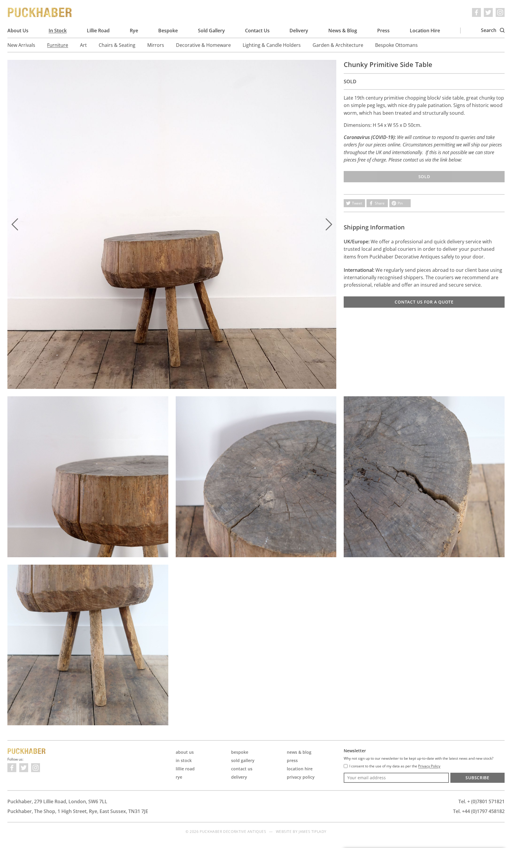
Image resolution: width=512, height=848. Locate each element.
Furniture (57, 45)
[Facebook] (476, 12)
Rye (134, 30)
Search (489, 30)
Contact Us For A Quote (424, 302)
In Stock (58, 30)
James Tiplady (313, 831)
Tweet (357, 203)
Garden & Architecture (338, 45)
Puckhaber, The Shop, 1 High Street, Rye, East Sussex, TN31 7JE (77, 811)
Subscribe (477, 777)
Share (380, 203)
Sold (424, 176)
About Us (17, 30)
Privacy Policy (301, 777)
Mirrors (155, 45)
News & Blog (342, 30)
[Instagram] (500, 12)
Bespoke (168, 30)
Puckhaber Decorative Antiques (40, 12)
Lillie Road (98, 30)
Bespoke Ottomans (396, 45)
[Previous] (14, 224)
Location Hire (425, 30)
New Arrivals (21, 45)
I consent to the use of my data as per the (394, 766)
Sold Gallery (211, 30)
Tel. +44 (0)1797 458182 (479, 811)
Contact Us (257, 30)
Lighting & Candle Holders (272, 45)
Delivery (298, 30)
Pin (400, 203)
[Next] (328, 224)
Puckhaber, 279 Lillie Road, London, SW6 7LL (57, 801)
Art (83, 45)
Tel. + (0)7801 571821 (481, 801)
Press (383, 30)
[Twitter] (488, 12)
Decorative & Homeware (203, 45)
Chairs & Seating (117, 45)
